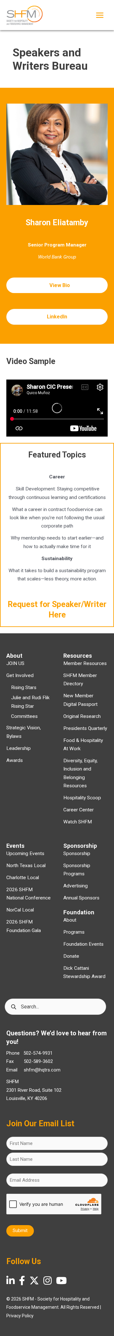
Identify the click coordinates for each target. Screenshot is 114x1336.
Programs (74, 932)
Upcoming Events (25, 853)
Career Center (78, 810)
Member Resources (85, 663)
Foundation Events (83, 944)
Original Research (82, 716)
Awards (14, 760)
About (69, 920)
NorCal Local (20, 910)
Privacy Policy (20, 1315)
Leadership (18, 748)
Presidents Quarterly (85, 728)
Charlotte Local (22, 877)
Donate (71, 956)
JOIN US (15, 663)
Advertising (75, 886)
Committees (24, 716)
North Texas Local (26, 865)
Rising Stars (23, 687)
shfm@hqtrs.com (42, 1070)
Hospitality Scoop (82, 798)
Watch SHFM (77, 822)
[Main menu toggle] (100, 15)
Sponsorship (76, 853)
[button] (57, 285)
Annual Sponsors (81, 898)
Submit (20, 1230)
